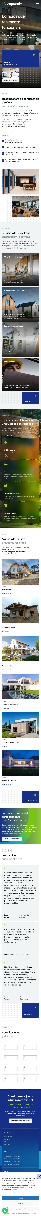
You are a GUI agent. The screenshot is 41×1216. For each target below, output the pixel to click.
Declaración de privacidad (22, 1213)
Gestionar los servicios (20, 1192)
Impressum (33, 1213)
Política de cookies (10, 1213)
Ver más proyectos (30, 800)
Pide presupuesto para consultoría (20, 1120)
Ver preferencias (20, 1209)
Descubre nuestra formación (12, 838)
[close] (37, 3)
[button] (38, 1175)
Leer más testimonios (28, 1014)
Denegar (20, 1203)
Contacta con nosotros (10, 80)
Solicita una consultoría (10, 63)
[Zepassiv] (12, 4)
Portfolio (27, 401)
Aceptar (20, 1198)
